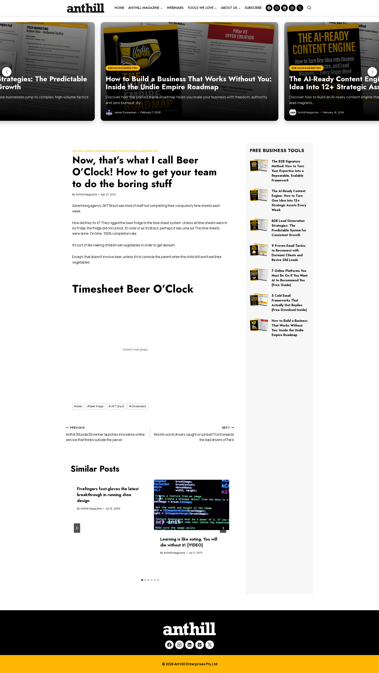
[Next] (223, 528)
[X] (209, 644)
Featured (95, 151)
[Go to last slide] (77, 528)
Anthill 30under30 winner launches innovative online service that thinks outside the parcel (105, 434)
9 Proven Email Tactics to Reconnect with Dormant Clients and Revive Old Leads (289, 252)
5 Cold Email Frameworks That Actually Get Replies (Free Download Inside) (289, 302)
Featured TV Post (117, 151)
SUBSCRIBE (253, 7)
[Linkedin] (284, 8)
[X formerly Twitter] (299, 8)
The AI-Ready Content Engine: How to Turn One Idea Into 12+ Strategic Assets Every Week (289, 200)
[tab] (142, 580)
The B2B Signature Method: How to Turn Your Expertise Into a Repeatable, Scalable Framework (288, 171)
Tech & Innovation (144, 151)
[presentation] (191, 505)
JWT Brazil (116, 406)
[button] (6, 72)
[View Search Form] (309, 8)
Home (119, 7)
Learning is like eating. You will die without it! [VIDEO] (188, 542)
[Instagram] (276, 8)
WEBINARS (175, 7)
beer (78, 406)
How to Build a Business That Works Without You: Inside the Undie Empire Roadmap (290, 327)
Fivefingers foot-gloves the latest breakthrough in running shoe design (108, 495)
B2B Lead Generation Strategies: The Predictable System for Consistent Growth (289, 228)
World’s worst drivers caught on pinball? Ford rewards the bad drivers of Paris (194, 434)
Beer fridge (95, 406)
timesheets (137, 406)
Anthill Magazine (86, 194)
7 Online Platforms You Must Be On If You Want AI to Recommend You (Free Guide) (290, 277)
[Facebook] (269, 8)
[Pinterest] (292, 8)
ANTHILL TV (79, 151)
